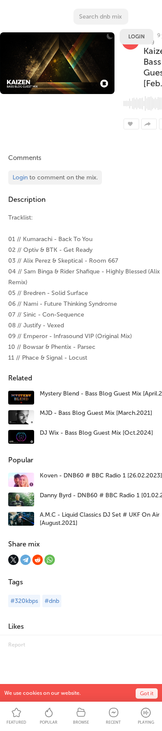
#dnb (51, 601)
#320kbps (24, 601)
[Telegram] (25, 560)
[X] (13, 560)
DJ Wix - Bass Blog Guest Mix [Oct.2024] (96, 432)
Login (136, 37)
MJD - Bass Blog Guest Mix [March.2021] (96, 413)
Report (16, 645)
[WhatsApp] (49, 560)
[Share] (149, 124)
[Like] (131, 124)
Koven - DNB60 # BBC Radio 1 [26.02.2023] (101, 475)
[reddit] (37, 560)
